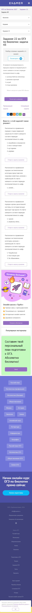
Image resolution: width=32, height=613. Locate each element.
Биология (9, 414)
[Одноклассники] (14, 114)
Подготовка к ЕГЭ (16, 557)
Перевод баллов (16, 584)
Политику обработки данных (20, 604)
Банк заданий (16, 580)
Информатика (15, 433)
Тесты (16, 569)
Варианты (16, 573)
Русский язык (15, 383)
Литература (15, 427)
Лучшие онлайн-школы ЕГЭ (16, 596)
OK (15, 609)
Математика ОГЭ (15, 452)
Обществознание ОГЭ (15, 458)
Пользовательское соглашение (10, 606)
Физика (8, 408)
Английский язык (15, 421)
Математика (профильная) (15, 389)
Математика (16, 537)
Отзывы (16, 592)
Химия (21, 414)
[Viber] (24, 114)
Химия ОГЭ (15, 465)
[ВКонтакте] (8, 114)
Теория (16, 561)
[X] (11, 114)
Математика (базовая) (15, 395)
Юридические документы (16, 515)
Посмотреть (14, 58)
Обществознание (15, 402)
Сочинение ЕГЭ (16, 588)
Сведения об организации (16, 519)
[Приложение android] (16, 523)
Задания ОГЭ (16, 565)
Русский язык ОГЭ (15, 446)
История (21, 408)
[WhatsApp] (20, 114)
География (15, 440)
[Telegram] (17, 114)
